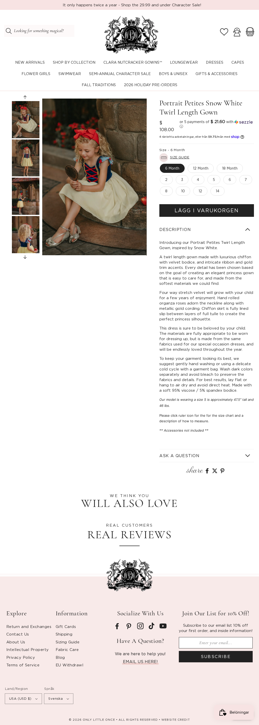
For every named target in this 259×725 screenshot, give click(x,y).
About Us (15, 642)
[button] (74, 62)
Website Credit (175, 719)
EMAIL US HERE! (140, 661)
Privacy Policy (20, 657)
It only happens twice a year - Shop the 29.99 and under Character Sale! (132, 5)
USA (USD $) (20, 698)
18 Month (230, 168)
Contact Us (17, 634)
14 (217, 191)
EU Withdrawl (69, 665)
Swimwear (69, 74)
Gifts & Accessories (217, 74)
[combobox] (39, 31)
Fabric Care (67, 649)
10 (183, 191)
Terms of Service (22, 665)
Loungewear (184, 62)
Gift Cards (66, 626)
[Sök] (8, 31)
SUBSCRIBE (216, 656)
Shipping (64, 634)
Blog (60, 657)
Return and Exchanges (28, 626)
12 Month (200, 168)
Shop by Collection (74, 62)
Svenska (55, 698)
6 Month (172, 168)
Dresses (214, 62)
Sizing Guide (67, 642)
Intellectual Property (27, 649)
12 (200, 191)
